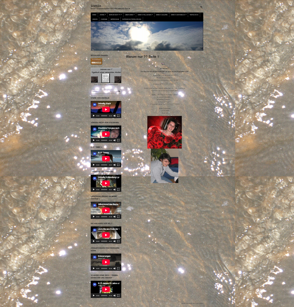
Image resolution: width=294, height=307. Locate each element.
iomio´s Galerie (162, 15)
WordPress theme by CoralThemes (192, 303)
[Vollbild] (118, 116)
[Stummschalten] (114, 116)
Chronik (104, 19)
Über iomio (130, 15)
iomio (96, 5)
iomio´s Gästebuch (179, 15)
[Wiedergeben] (94, 116)
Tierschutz (194, 15)
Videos (95, 19)
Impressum (115, 19)
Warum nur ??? (116, 15)
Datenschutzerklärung (131, 19)
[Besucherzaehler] (96, 61)
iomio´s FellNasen (146, 15)
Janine (103, 15)
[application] (106, 109)
